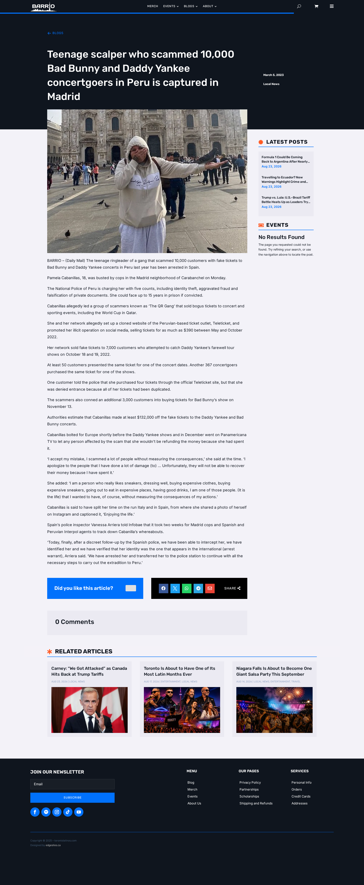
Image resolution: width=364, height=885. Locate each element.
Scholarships (249, 796)
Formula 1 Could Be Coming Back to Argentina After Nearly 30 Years (285, 159)
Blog (190, 782)
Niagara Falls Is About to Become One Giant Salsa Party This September (274, 671)
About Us (194, 803)
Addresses (300, 803)
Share (230, 588)
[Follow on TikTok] (67, 812)
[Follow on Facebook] (35, 812)
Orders (297, 789)
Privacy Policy (250, 782)
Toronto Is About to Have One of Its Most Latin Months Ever (179, 671)
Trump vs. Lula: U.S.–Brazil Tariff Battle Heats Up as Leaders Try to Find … (286, 199)
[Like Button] (131, 588)
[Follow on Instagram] (57, 812)
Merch (192, 789)
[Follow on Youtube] (78, 812)
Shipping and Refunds (256, 803)
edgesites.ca (53, 845)
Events (192, 796)
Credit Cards (301, 796)
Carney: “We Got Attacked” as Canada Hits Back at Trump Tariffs (89, 671)
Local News (271, 84)
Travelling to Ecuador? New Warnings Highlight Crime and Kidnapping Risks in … (284, 179)
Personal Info (302, 782)
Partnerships (249, 789)
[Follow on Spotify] (46, 812)
